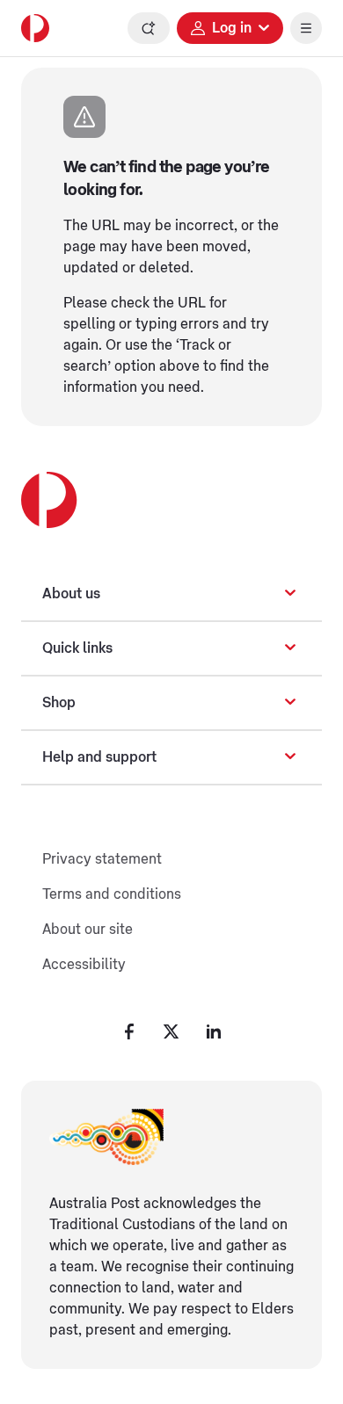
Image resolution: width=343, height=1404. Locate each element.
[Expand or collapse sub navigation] (290, 594)
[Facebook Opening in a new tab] (129, 1031)
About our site (87, 930)
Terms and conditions (111, 894)
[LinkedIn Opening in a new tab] (214, 1031)
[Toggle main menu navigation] (306, 28)
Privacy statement (102, 859)
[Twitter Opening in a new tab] (171, 1031)
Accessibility (84, 965)
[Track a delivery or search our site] (149, 28)
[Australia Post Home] (35, 28)
